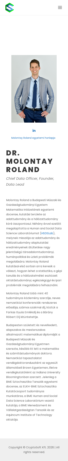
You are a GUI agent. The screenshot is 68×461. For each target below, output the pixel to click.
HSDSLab (47, 233)
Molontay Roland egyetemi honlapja (33, 138)
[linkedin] (34, 130)
